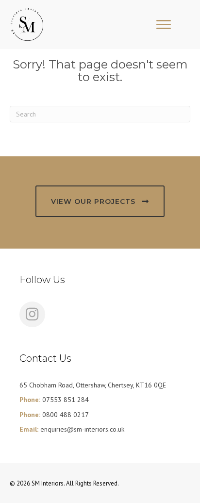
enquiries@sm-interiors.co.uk (82, 429)
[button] (100, 201)
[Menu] (163, 25)
